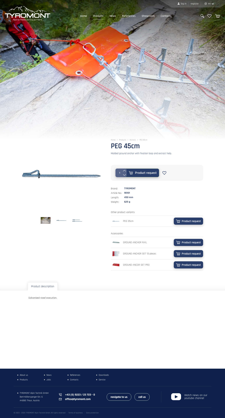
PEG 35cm (128, 221)
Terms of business (75, 413)
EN (209, 3)
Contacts (166, 16)
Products (98, 16)
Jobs (48, 379)
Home (83, 16)
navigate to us (119, 397)
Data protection (92, 413)
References (129, 16)
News (113, 16)
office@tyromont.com (78, 399)
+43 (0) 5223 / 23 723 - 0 (80, 395)
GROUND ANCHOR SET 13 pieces (139, 253)
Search (202, 16)
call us (142, 397)
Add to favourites (164, 173)
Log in (183, 3)
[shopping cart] (217, 16)
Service (102, 379)
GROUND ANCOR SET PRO (136, 265)
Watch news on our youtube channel (195, 397)
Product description (42, 286)
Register (195, 3)
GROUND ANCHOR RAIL (135, 242)
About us (24, 375)
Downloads (104, 375)
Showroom (148, 16)
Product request (146, 173)
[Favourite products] (209, 16)
